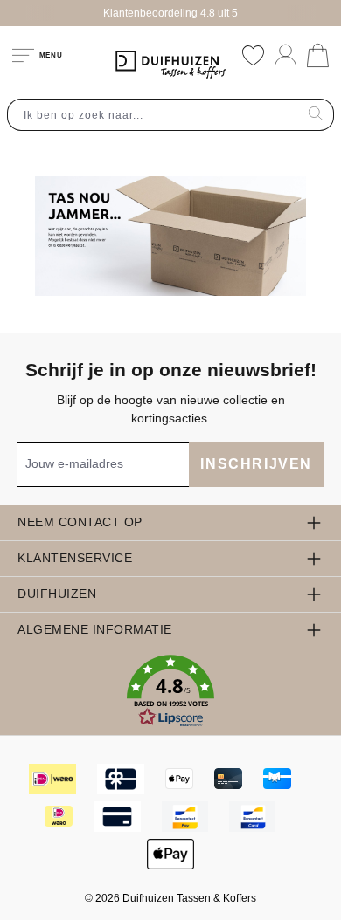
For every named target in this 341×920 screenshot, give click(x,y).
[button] (170, 691)
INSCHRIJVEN (256, 464)
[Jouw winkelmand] (318, 55)
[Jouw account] (285, 55)
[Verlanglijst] (253, 55)
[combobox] (153, 115)
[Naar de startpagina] (170, 65)
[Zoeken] (316, 115)
